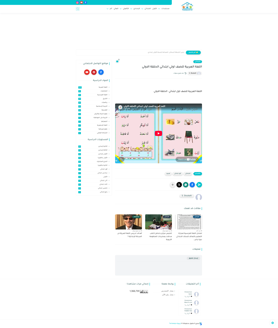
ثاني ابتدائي (93, 181)
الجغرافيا (93, 121)
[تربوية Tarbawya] (187, 6)
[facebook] (85, 2)
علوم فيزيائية (93, 129)
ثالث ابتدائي (93, 184)
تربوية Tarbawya (175, 324)
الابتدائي (148, 9)
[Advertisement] (139, 32)
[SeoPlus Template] (200, 323)
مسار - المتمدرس (167, 291)
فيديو (168, 173)
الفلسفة (93, 110)
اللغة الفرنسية (93, 95)
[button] (192, 184)
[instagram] (77, 2)
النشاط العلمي (93, 133)
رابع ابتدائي (93, 192)
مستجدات (165, 9)
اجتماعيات (93, 91)
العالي (116, 9)
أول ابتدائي (177, 173)
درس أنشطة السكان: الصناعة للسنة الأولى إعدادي (166, 52)
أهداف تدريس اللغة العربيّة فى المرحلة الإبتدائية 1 (129, 235)
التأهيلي (126, 9)
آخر (111, 9)
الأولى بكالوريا (93, 158)
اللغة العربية (93, 87)
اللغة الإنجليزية (93, 125)
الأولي (154, 9)
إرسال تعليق (193, 258)
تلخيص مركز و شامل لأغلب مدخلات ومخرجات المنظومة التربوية (161, 237)
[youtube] (81, 2)
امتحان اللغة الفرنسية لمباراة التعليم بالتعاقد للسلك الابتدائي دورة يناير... (189, 237)
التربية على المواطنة (93, 118)
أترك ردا (187, 296)
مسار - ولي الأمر (167, 295)
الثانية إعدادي (93, 146)
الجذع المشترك (93, 162)
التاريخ (93, 99)
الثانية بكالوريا (93, 165)
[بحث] (77, 9)
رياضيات (93, 102)
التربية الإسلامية (93, 106)
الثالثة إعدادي (93, 150)
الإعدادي (136, 9)
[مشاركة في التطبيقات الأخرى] (172, 184)
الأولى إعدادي (93, 154)
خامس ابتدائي (93, 188)
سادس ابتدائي (93, 173)
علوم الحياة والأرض (93, 114)
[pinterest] (94, 72)
